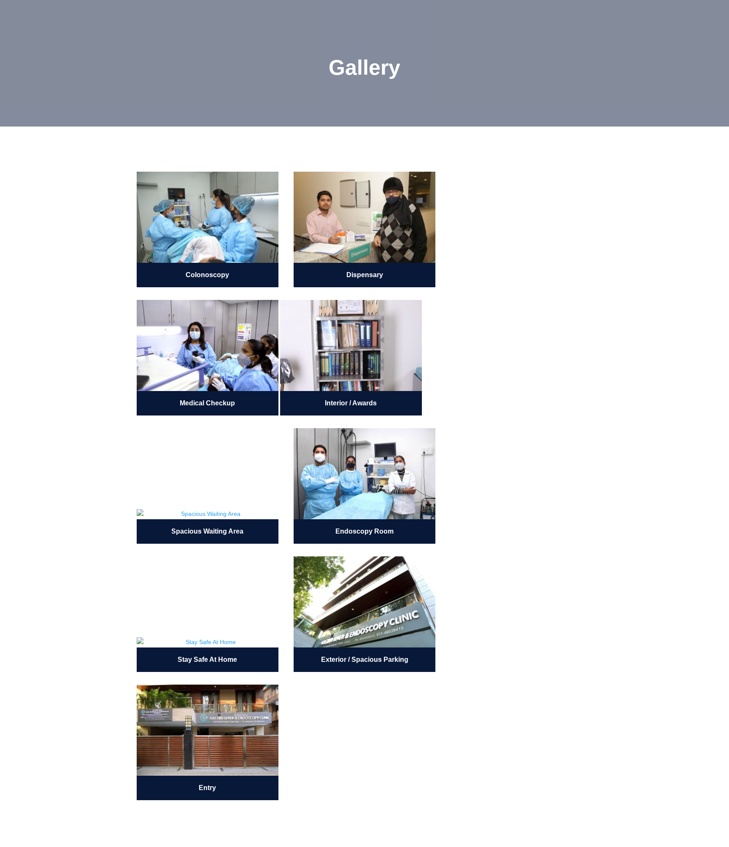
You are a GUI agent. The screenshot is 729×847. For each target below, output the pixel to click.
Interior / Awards (351, 403)
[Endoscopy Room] (364, 473)
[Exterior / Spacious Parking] (364, 601)
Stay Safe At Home (207, 659)
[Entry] (207, 730)
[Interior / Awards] (351, 345)
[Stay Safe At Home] (207, 642)
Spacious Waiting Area (207, 531)
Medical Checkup (207, 403)
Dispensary (364, 274)
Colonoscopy (207, 274)
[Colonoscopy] (207, 217)
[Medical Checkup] (207, 345)
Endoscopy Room (364, 531)
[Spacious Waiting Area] (207, 514)
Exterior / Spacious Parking (364, 659)
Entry (207, 787)
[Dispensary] (364, 217)
